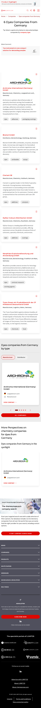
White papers (6, 566)
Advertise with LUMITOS (20, 679)
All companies (20, 415)
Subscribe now (20, 617)
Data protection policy (20, 702)
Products (5, 559)
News (3, 545)
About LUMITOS (19, 683)
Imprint (9, 699)
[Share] (30, 10)
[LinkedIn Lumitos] (20, 672)
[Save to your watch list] (36, 74)
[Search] (27, 10)
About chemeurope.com (20, 687)
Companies (5, 552)
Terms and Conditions (23, 699)
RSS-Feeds (5, 587)
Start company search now (20, 533)
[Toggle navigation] (38, 10)
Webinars (5, 573)
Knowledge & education (10, 580)
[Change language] (34, 10)
